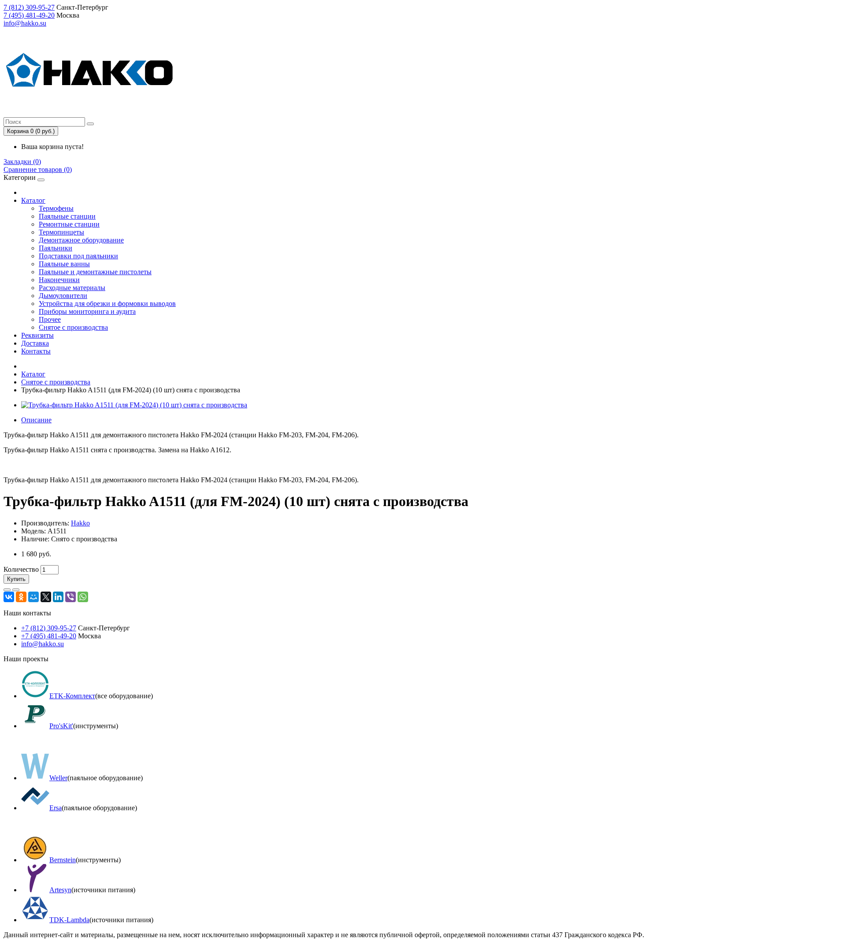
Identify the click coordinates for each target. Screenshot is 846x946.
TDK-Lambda (69, 920)
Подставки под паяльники (78, 256)
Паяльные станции (67, 216)
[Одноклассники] (21, 597)
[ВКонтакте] (9, 597)
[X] (46, 597)
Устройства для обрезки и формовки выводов (107, 303)
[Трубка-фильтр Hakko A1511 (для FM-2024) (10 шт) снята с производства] (134, 405)
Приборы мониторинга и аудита (87, 311)
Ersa (55, 808)
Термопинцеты (61, 232)
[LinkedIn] (58, 597)
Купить (16, 579)
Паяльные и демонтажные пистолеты (95, 272)
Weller (58, 778)
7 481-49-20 (29, 15)
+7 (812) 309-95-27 (48, 628)
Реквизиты (37, 335)
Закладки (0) (22, 161)
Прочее (50, 319)
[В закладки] (7, 589)
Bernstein (62, 860)
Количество (21, 569)
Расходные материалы (72, 287)
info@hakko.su (25, 23)
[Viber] (70, 597)
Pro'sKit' (61, 726)
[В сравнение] (15, 589)
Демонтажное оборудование (81, 240)
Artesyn (60, 890)
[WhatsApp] (83, 597)
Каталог (33, 200)
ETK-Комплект (72, 696)
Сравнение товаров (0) (38, 169)
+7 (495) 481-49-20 (48, 636)
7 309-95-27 (29, 7)
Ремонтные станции (69, 224)
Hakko (80, 523)
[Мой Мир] (33, 597)
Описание (36, 420)
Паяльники (55, 248)
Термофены (56, 208)
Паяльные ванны (64, 264)
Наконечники (59, 279)
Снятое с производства (73, 327)
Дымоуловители (63, 295)
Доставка (35, 343)
